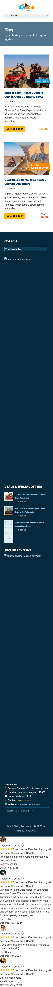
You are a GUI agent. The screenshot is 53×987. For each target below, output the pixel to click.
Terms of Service (11, 811)
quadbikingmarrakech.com (29, 804)
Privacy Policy (27, 811)
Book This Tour (15, 128)
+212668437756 (24, 800)
